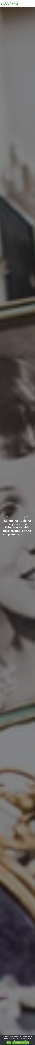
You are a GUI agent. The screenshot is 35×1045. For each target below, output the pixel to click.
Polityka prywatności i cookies (21, 1042)
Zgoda (8, 1042)
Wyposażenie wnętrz (13, 517)
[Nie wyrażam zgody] (33, 1040)
